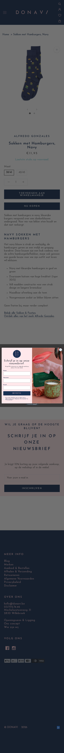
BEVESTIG (16, 393)
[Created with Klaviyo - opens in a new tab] (32, 404)
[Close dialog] (60, 349)
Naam (4, 370)
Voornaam (6, 377)
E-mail (4, 384)
